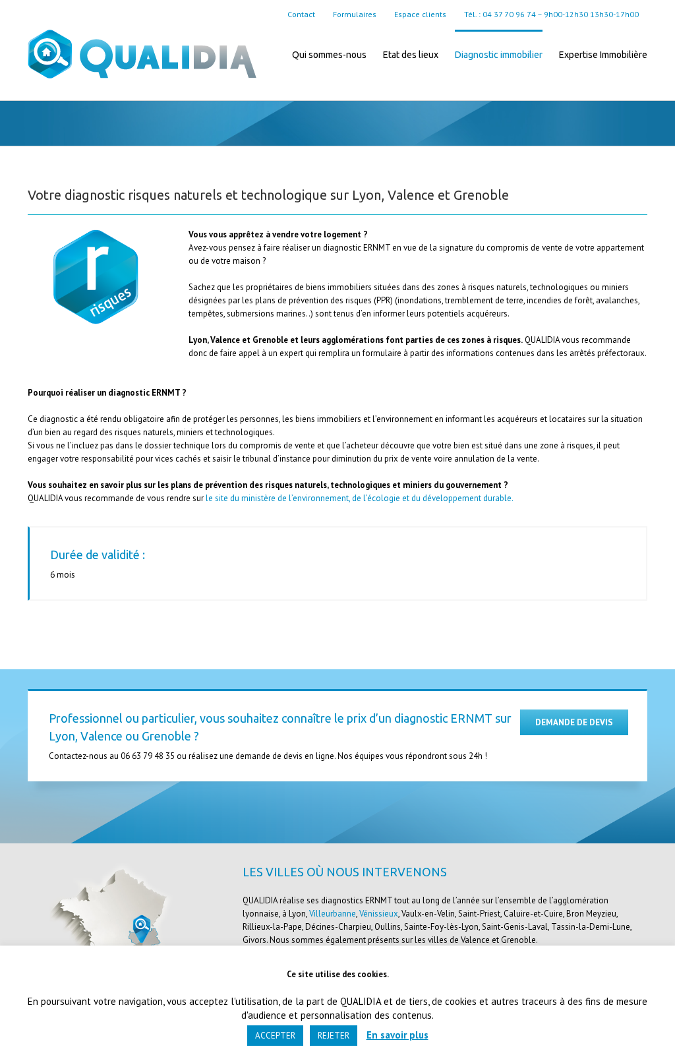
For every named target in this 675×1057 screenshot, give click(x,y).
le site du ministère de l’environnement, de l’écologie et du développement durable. (360, 498)
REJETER (333, 1035)
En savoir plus (397, 1035)
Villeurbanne (332, 913)
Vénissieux (378, 913)
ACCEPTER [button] (275, 1035)
